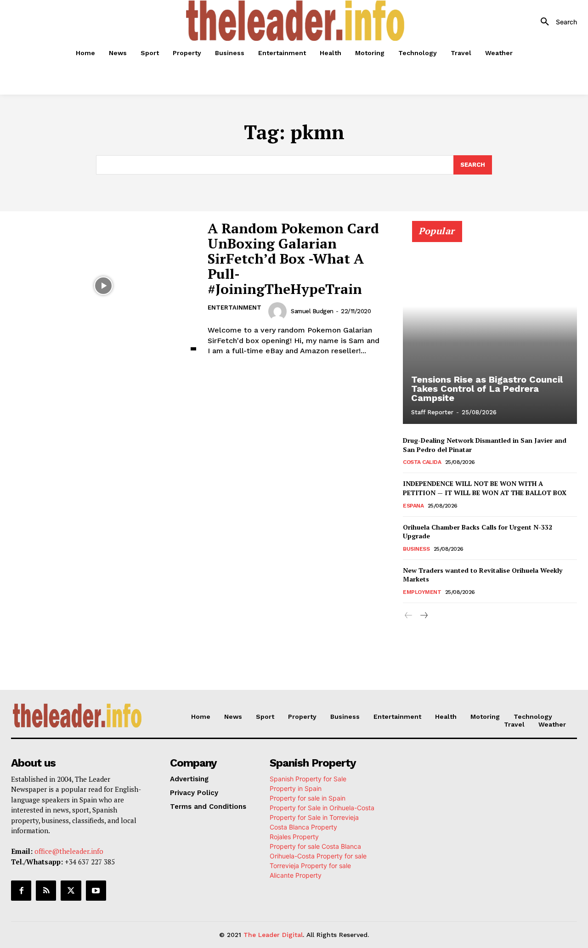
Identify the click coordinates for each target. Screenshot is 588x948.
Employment (422, 592)
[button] (555, 22)
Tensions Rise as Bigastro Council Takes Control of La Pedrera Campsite (487, 388)
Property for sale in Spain (307, 798)
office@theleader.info (68, 851)
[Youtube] (96, 890)
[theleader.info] (295, 20)
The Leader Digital (273, 934)
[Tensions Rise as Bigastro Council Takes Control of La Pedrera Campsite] (490, 327)
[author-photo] (278, 311)
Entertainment (234, 307)
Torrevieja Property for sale (310, 865)
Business (416, 549)
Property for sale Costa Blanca (315, 846)
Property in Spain (296, 788)
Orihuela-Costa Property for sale (318, 856)
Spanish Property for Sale (308, 779)
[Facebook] (21, 890)
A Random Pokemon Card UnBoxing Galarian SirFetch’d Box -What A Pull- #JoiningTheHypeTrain (293, 258)
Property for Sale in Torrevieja (314, 817)
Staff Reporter (432, 412)
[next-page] (423, 615)
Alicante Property (296, 875)
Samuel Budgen (312, 311)
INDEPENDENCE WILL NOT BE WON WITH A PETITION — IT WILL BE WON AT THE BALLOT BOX (484, 488)
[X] (71, 890)
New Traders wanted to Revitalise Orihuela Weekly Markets (482, 575)
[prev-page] (408, 615)
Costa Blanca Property (303, 827)
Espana (413, 505)
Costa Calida (422, 462)
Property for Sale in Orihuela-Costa (322, 808)
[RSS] (46, 890)
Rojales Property (294, 837)
